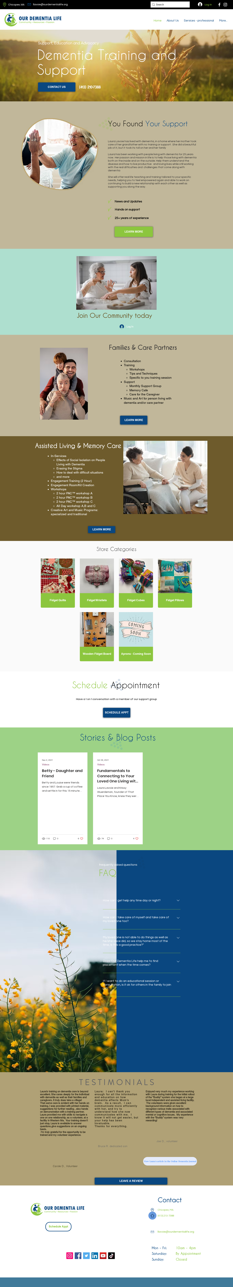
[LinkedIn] (94, 1255)
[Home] (152, 1216)
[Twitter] (86, 1255)
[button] (136, 654)
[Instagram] (69, 1255)
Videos (45, 764)
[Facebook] (219, 4)
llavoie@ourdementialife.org (50, 4)
